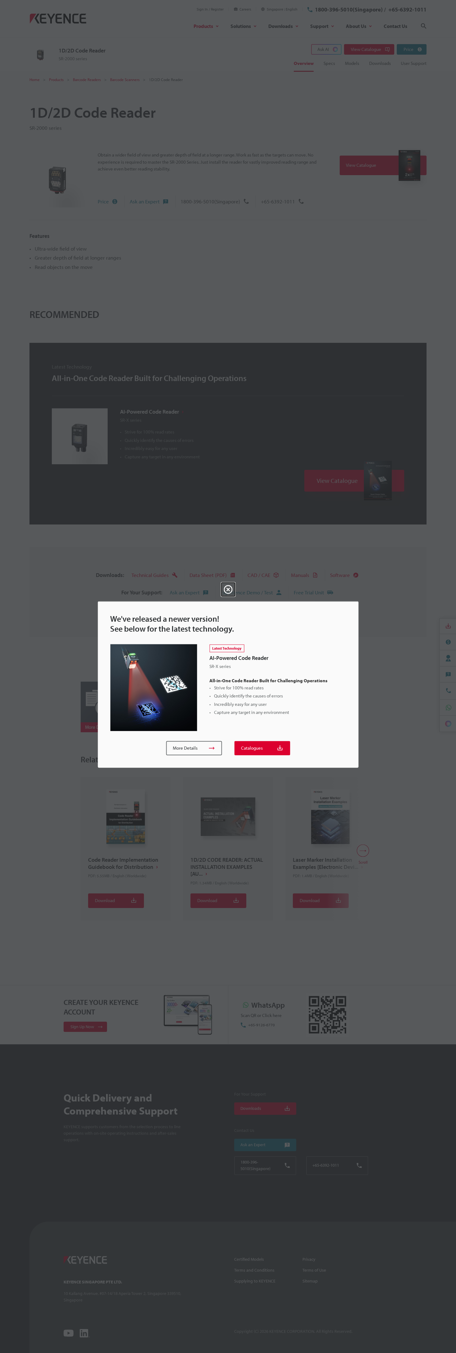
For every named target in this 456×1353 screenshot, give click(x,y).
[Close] (228, 589)
